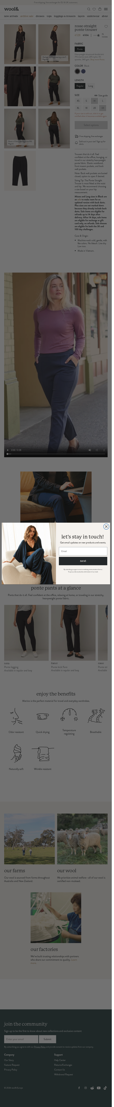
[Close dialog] (106, 526)
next (83, 561)
